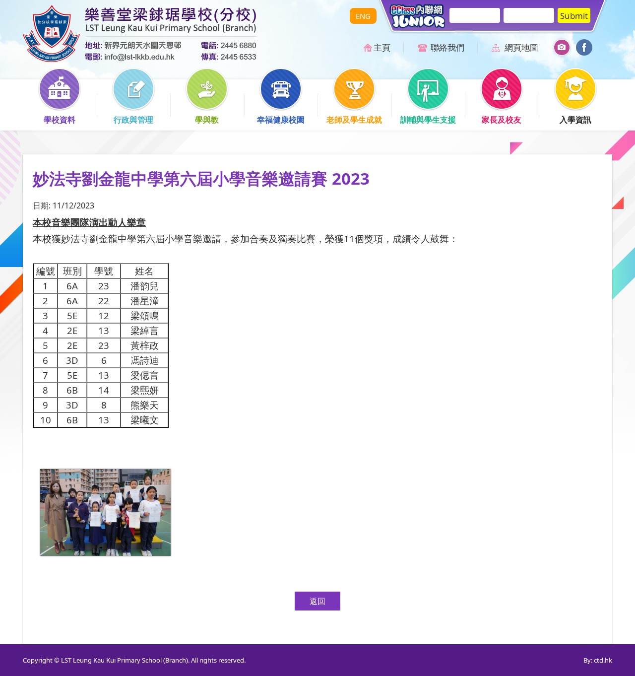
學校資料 (59, 119)
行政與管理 (133, 119)
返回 (317, 601)
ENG (363, 16)
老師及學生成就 (354, 119)
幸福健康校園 (281, 119)
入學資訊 (575, 119)
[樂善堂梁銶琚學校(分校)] (139, 59)
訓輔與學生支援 (428, 119)
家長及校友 (501, 119)
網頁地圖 (521, 47)
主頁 (382, 47)
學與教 (207, 119)
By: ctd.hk (597, 660)
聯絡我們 (447, 47)
